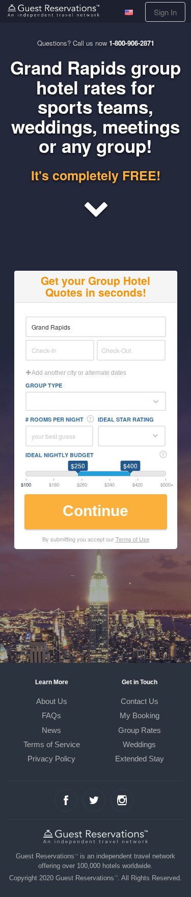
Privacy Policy (51, 758)
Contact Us (139, 701)
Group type (43, 385)
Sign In (165, 12)
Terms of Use (132, 539)
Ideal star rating (126, 419)
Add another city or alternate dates (78, 372)
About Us (51, 701)
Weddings (139, 744)
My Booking (139, 715)
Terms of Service (51, 744)
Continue (95, 510)
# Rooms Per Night (54, 419)
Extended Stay (139, 758)
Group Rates (139, 730)
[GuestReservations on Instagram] (122, 800)
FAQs (51, 715)
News (51, 730)
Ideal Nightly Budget (59, 455)
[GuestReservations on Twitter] (94, 800)
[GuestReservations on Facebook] (65, 800)
